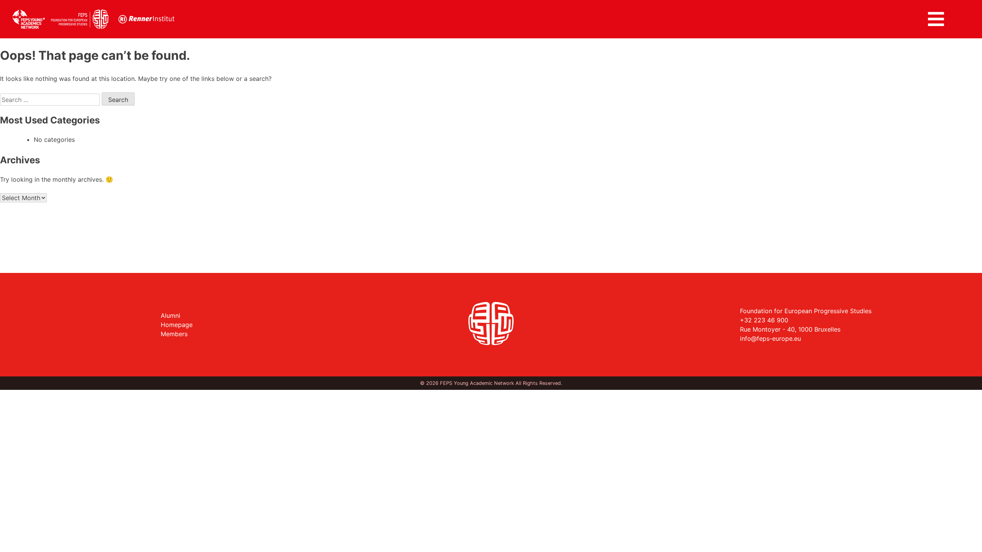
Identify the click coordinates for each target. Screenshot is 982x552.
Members (174, 334)
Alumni (170, 315)
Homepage (177, 325)
